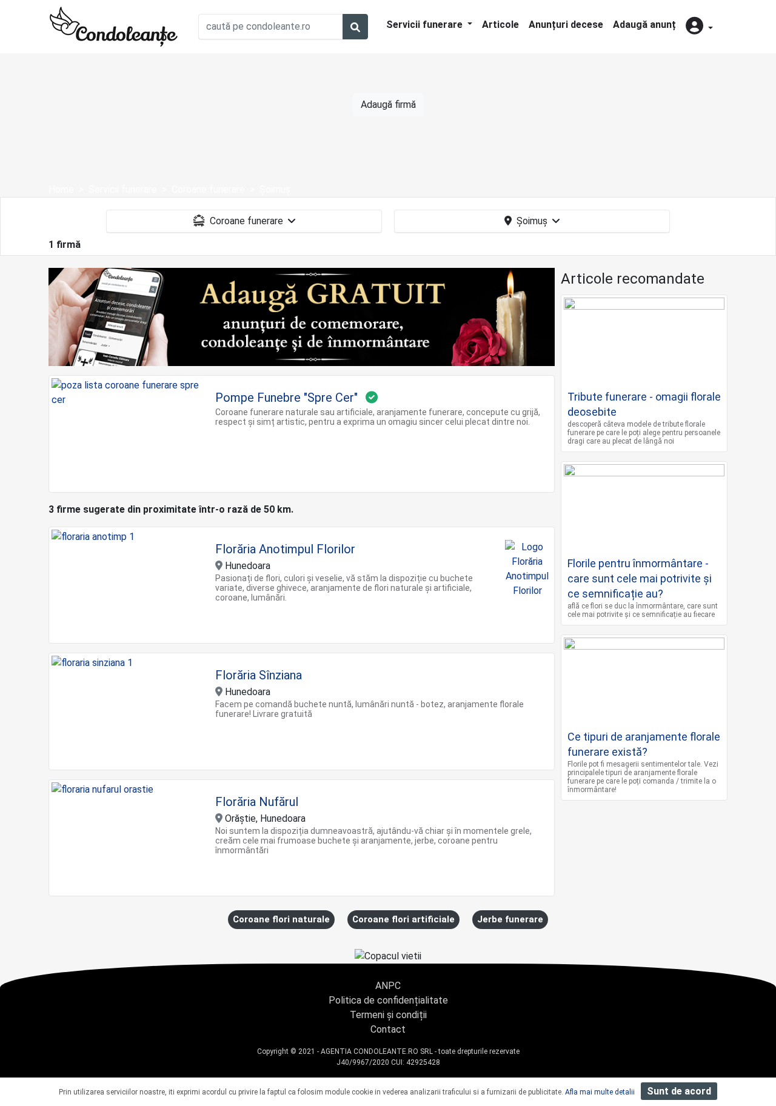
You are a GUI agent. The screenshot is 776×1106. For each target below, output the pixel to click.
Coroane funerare (246, 221)
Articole (500, 24)
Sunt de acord (679, 1091)
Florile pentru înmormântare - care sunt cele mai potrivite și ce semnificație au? (639, 578)
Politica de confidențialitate (388, 1000)
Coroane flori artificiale (403, 919)
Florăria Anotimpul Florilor (285, 549)
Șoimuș (532, 221)
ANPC (388, 985)
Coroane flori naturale (281, 919)
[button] (699, 27)
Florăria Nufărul (256, 802)
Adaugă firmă (388, 104)
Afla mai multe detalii (600, 1092)
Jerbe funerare (510, 919)
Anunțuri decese (566, 24)
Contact (388, 1029)
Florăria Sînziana (258, 675)
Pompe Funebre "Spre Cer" (286, 397)
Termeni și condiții (388, 1015)
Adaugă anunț (644, 24)
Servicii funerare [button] (425, 24)
